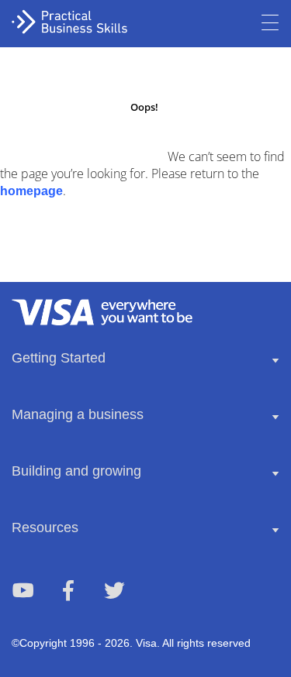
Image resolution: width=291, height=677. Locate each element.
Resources (45, 527)
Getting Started (59, 358)
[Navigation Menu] (270, 23)
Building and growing (76, 471)
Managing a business (78, 414)
